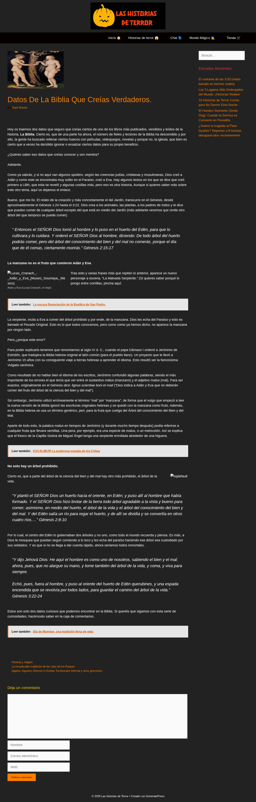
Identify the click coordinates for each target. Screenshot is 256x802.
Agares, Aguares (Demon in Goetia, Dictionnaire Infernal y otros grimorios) (57, 670)
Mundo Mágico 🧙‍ (202, 38)
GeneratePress (155, 796)
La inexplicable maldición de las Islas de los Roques (43, 666)
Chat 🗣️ (176, 38)
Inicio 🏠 (114, 38)
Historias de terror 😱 (143, 38)
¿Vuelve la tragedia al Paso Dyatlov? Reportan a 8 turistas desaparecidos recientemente (220, 130)
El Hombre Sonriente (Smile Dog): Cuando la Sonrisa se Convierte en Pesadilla (218, 115)
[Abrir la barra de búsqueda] (250, 37)
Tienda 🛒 (234, 38)
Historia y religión (22, 662)
